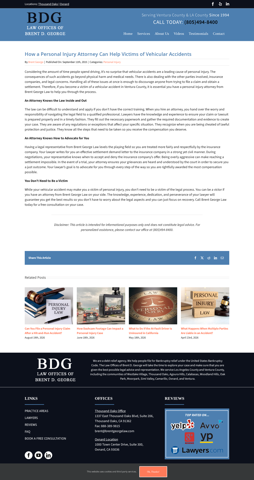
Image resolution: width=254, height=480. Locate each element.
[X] (202, 257)
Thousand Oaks (48, 4)
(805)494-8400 (201, 22)
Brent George (35, 62)
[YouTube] (38, 455)
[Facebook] (195, 257)
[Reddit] (208, 257)
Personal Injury (112, 62)
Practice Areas (36, 411)
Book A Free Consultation (45, 438)
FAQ (27, 431)
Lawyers (31, 418)
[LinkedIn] (215, 257)
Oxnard (64, 4)
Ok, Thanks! (153, 471)
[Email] (222, 257)
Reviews (31, 424)
